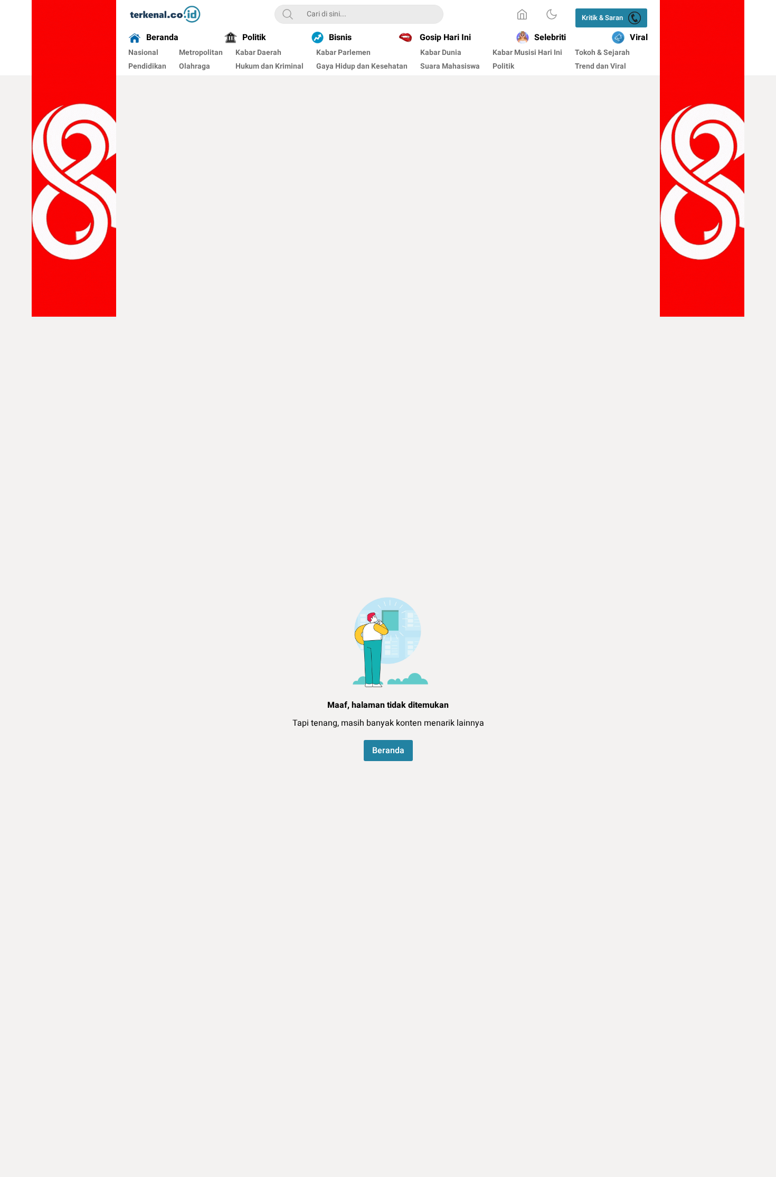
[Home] (522, 14)
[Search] (287, 14)
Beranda (388, 750)
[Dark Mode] (551, 14)
